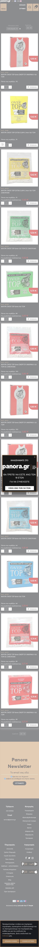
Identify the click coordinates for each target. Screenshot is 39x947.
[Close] (35, 457)
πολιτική (5, 936)
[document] (19, 940)
